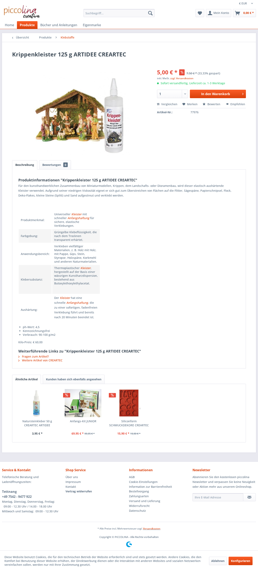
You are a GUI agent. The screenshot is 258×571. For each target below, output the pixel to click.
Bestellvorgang (139, 491)
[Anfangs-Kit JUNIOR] (83, 403)
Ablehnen (218, 561)
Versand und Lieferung (144, 501)
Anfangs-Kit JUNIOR (83, 421)
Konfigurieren (240, 561)
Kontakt (71, 487)
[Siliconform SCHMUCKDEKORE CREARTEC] (129, 403)
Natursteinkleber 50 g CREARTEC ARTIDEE (37, 423)
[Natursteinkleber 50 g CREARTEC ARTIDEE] (37, 403)
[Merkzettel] (200, 13)
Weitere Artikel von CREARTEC (41, 360)
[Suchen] (150, 13)
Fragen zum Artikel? (35, 356)
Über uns (72, 477)
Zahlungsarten (139, 496)
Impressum (73, 482)
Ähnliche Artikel (26, 379)
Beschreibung (24, 165)
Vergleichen (168, 104)
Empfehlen (237, 104)
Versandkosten (151, 528)
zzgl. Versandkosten (182, 78)
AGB (132, 477)
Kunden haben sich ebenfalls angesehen (73, 379)
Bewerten (214, 104)
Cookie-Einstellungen (143, 482)
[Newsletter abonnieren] (249, 497)
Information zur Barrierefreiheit (150, 487)
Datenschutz (137, 511)
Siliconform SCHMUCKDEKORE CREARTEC (129, 423)
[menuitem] (119, 13)
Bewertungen (54, 165)
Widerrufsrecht (139, 506)
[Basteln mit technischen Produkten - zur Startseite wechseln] (22, 11)
